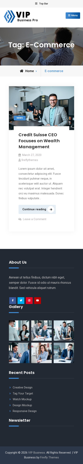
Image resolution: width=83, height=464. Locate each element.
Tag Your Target (23, 393)
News (20, 118)
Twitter (21, 300)
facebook (12, 300)
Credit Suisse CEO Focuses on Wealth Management (39, 141)
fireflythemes (29, 160)
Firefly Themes (49, 457)
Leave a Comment (34, 219)
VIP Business (36, 452)
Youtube (37, 300)
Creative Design (22, 387)
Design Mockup (22, 405)
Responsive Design (25, 411)
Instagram (29, 300)
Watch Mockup (22, 399)
